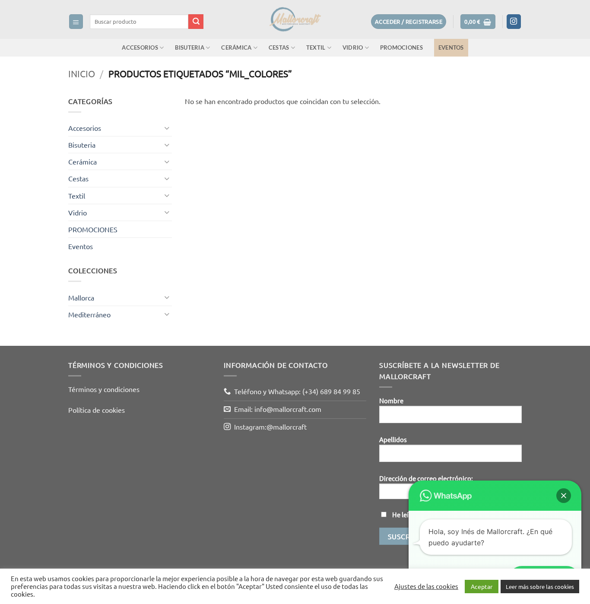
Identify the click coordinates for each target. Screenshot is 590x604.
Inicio (81, 73)
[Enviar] (195, 21)
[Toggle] (167, 128)
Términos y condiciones (104, 389)
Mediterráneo (89, 314)
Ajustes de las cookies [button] (426, 586)
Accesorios (140, 47)
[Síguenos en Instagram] (514, 21)
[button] (76, 21)
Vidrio (353, 47)
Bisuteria (189, 47)
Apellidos (393, 439)
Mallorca (81, 297)
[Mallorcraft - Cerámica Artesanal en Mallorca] (295, 19)
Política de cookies (96, 409)
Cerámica (236, 47)
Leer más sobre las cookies (540, 586)
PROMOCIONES (401, 47)
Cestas (279, 47)
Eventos (451, 47)
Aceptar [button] (481, 586)
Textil (316, 47)
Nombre (391, 400)
